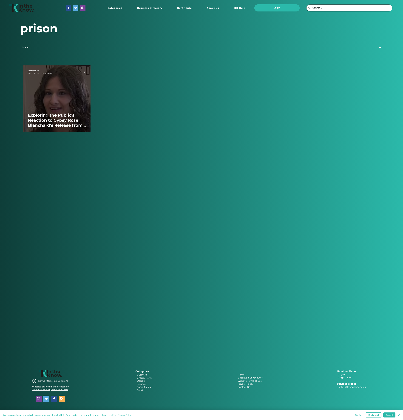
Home (241, 374)
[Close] (399, 414)
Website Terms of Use (250, 380)
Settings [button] (359, 415)
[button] (115, 8)
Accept (389, 415)
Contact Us (244, 387)
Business (142, 374)
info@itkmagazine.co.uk (352, 387)
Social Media (144, 387)
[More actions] (85, 72)
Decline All (373, 415)
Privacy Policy (245, 383)
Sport (140, 390)
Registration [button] (345, 377)
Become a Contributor (250, 377)
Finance (141, 384)
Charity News (144, 377)
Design (141, 380)
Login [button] (341, 374)
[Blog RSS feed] (62, 399)
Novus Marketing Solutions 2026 (50, 389)
